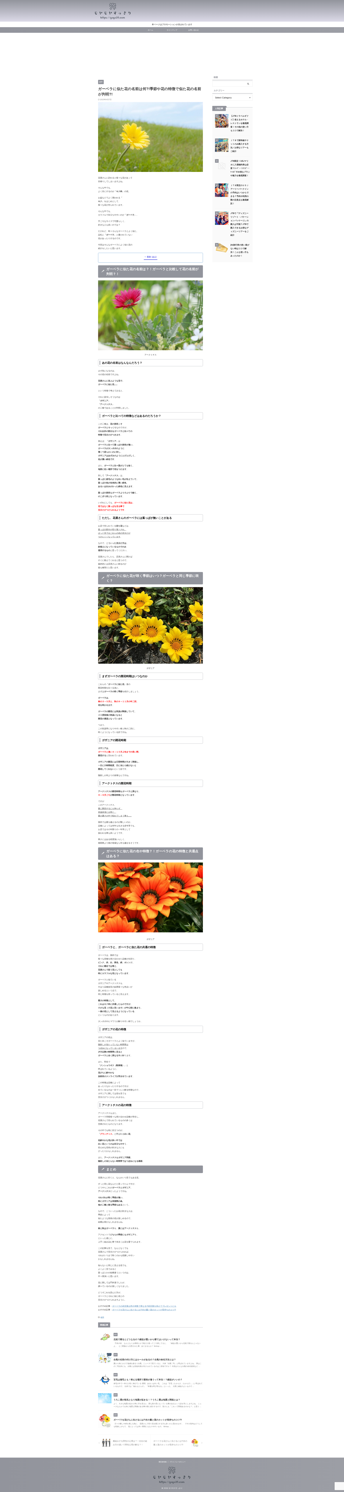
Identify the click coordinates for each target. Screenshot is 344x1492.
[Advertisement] (172, 53)
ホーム (150, 30)
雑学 (102, 1317)
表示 (154, 257)
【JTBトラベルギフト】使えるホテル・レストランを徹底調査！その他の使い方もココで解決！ (239, 123)
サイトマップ (172, 30)
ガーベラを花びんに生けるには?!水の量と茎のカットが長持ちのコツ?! (144, 1309)
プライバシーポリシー (177, 1462)
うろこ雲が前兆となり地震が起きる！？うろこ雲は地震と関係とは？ (147, 1399)
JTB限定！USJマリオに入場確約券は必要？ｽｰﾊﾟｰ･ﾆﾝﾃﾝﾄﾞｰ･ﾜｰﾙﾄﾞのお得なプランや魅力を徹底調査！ (240, 168)
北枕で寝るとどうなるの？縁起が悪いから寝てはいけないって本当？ (147, 1339)
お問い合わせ (193, 30)
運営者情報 (163, 1462)
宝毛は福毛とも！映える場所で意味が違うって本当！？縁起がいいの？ (148, 1379)
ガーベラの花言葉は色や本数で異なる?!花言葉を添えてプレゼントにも (144, 1306)
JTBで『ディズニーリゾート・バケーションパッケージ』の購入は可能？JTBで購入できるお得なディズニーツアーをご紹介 (239, 224)
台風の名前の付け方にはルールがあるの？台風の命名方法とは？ (145, 1359)
